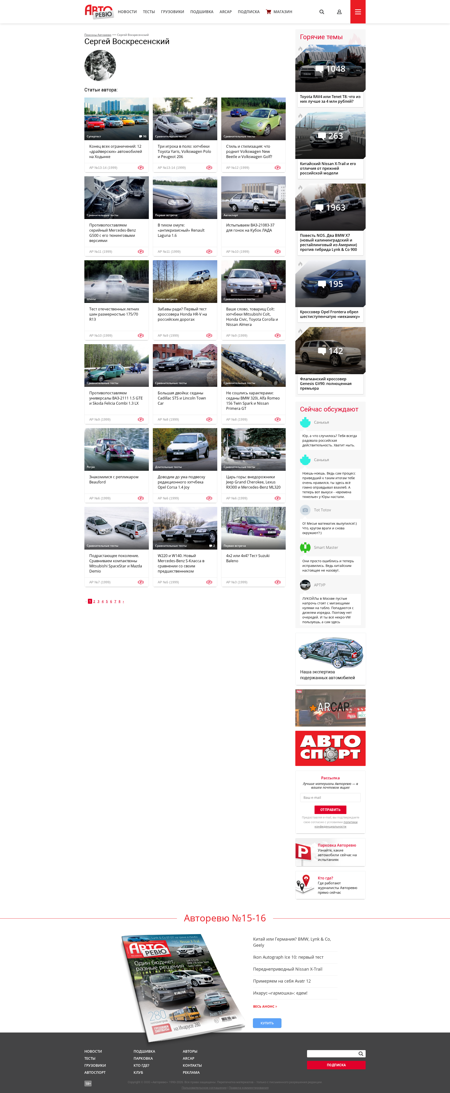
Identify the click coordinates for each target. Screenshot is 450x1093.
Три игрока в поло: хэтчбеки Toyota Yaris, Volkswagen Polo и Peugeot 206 (184, 151)
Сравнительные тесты (171, 136)
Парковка (143, 1058)
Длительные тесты (168, 467)
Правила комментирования (249, 1087)
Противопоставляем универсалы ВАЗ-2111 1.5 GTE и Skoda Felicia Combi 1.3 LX (116, 398)
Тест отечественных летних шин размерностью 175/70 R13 (114, 314)
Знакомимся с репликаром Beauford (114, 479)
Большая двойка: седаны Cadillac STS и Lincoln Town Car (182, 398)
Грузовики (172, 11)
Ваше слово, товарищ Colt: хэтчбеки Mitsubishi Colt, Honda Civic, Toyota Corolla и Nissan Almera (252, 316)
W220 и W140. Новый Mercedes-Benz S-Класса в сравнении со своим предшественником (181, 563)
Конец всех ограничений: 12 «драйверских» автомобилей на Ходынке (115, 151)
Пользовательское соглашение (204, 1087)
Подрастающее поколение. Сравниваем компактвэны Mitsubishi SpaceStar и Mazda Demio (115, 563)
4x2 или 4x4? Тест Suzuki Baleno (248, 558)
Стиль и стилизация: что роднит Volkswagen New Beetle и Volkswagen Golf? (249, 151)
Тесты (149, 11)
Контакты (192, 1065)
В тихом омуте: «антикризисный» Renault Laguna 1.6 (181, 230)
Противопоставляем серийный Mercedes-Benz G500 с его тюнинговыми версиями (112, 232)
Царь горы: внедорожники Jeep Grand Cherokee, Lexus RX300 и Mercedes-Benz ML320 (253, 482)
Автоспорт (231, 215)
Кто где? (141, 1065)
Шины (91, 299)
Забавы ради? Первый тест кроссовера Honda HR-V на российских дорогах (182, 314)
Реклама (191, 1072)
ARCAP (226, 11)
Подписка (249, 11)
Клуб (138, 1072)
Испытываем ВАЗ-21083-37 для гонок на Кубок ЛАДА (250, 227)
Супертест (94, 136)
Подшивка (202, 11)
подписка (336, 1065)
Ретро (91, 467)
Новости (127, 11)
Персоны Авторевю (97, 35)
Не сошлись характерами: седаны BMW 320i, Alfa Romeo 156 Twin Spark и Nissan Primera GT (253, 400)
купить (267, 1023)
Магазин (283, 11)
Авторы (190, 1051)
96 (144, 136)
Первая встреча (166, 215)
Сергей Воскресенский (133, 35)
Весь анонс (263, 1006)
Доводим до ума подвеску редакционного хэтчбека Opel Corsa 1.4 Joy (181, 482)
